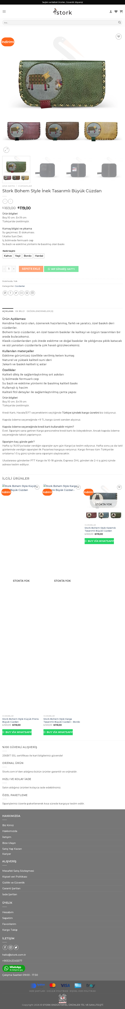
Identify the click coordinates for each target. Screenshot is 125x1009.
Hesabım (8, 912)
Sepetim (7, 918)
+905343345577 (12, 960)
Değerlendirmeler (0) (40, 311)
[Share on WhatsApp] (5, 293)
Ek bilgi (20, 311)
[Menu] (4, 11)
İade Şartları (9, 894)
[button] (62, 269)
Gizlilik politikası (57, 991)
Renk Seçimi (9, 251)
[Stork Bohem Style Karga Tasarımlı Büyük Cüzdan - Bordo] (62, 598)
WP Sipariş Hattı (63, 269)
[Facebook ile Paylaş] (10, 293)
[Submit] (119, 22)
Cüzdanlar (25, 186)
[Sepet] (121, 11)
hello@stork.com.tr (14, 954)
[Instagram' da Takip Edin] (10, 947)
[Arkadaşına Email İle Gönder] (21, 293)
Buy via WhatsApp (18, 732)
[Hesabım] (110, 11)
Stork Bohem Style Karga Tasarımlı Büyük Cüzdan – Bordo (61, 720)
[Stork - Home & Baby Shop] (62, 11)
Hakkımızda (9, 831)
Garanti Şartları (11, 888)
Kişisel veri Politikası (14, 876)
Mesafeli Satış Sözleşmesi (18, 870)
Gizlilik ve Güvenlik (13, 882)
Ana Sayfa (8, 186)
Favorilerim (9, 924)
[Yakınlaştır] (6, 150)
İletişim (6, 837)
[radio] (8, 256)
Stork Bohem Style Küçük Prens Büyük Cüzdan (20, 720)
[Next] (116, 93)
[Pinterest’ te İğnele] (27, 293)
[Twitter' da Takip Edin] (16, 947)
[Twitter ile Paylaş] (16, 293)
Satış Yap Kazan (12, 848)
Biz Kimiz (8, 825)
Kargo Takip (10, 929)
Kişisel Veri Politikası (83, 991)
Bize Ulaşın (9, 843)
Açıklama (7, 311)
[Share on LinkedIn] (32, 293)
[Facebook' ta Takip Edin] (5, 947)
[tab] (7, 311)
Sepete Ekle (31, 268)
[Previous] (8, 93)
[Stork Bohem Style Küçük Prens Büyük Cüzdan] (21, 598)
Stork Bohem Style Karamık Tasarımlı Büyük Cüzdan (100, 529)
